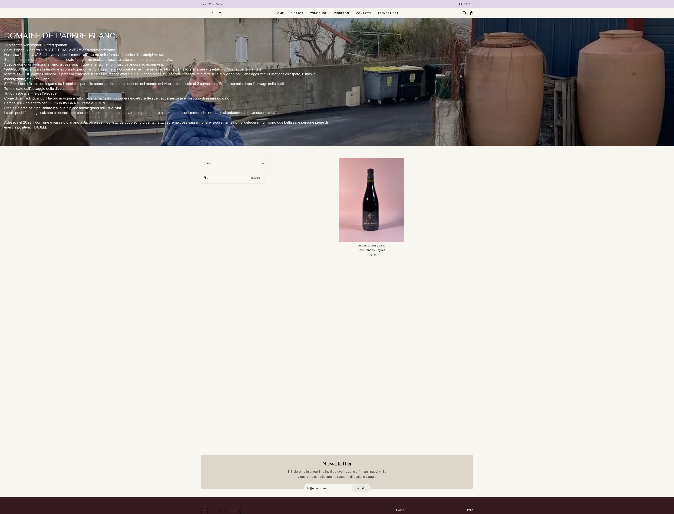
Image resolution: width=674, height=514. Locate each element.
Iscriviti (360, 488)
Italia (470, 510)
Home (400, 510)
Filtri (232, 177)
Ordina (208, 163)
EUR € (467, 4)
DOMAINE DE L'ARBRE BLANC (371, 246)
